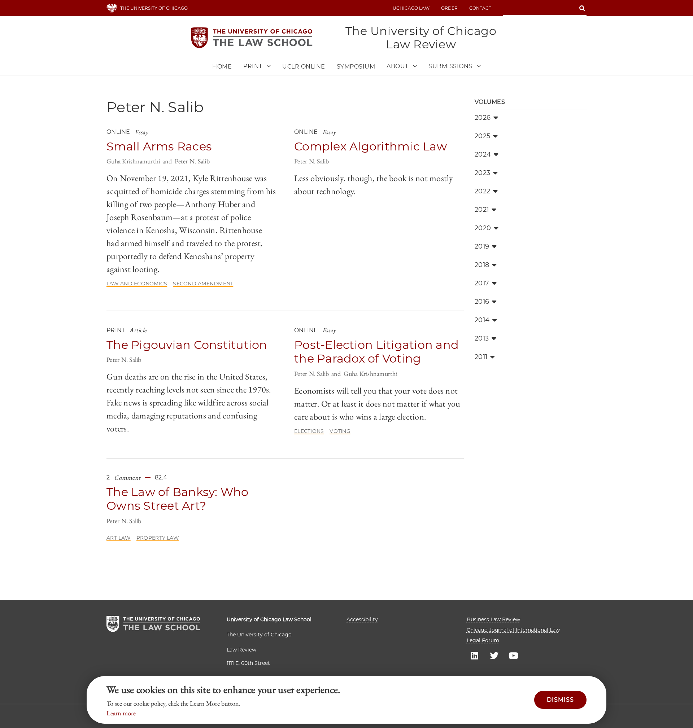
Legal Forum (483, 640)
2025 (482, 136)
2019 (482, 246)
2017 (482, 283)
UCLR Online (303, 66)
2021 (482, 210)
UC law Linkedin (475, 655)
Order (449, 8)
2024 (483, 154)
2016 (482, 302)
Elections (309, 431)
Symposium (356, 66)
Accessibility (362, 619)
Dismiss (560, 699)
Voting (340, 431)
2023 (482, 173)
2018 (482, 265)
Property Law (157, 538)
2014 (482, 320)
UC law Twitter (494, 655)
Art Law (118, 538)
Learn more (121, 713)
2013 (482, 338)
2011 (481, 357)
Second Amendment (203, 283)
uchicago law (411, 8)
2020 (483, 228)
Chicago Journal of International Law (513, 630)
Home (222, 66)
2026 (483, 118)
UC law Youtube (514, 655)
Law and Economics (136, 283)
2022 (482, 191)
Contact (480, 8)
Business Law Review (493, 619)
